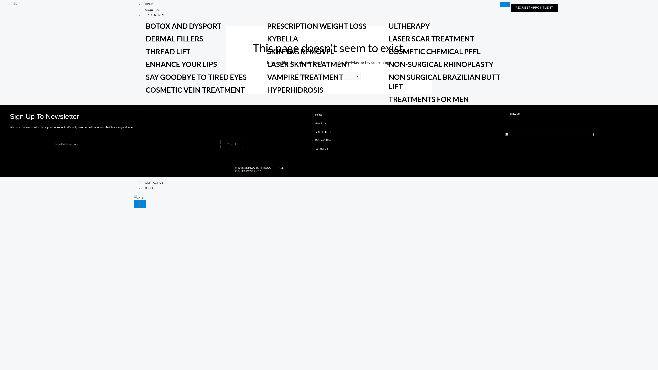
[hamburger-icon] (505, 4)
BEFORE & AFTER (157, 110)
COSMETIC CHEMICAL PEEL (435, 51)
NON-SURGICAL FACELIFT (189, 133)
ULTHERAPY (409, 26)
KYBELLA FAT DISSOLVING (433, 133)
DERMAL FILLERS (174, 38)
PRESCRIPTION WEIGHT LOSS (317, 26)
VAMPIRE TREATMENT (305, 77)
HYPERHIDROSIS (295, 90)
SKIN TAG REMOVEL (300, 51)
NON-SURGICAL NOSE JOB (311, 159)
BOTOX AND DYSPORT (184, 26)
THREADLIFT (167, 159)
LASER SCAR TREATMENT (431, 38)
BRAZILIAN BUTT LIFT (304, 172)
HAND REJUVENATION (305, 133)
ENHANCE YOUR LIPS (181, 64)
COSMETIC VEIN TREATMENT (195, 90)
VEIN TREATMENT (297, 146)
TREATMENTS (154, 15)
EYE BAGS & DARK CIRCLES (191, 146)
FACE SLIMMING (294, 120)
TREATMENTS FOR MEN (429, 99)
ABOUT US (152, 9)
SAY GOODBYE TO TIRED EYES (196, 77)
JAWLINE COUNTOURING (189, 172)
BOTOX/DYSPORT (418, 120)
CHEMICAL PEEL (416, 146)
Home (149, 4)
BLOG (149, 188)
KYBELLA (282, 38)
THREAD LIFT (168, 51)
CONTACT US (154, 182)
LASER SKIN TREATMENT (309, 64)
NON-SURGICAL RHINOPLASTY (441, 64)
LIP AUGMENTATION (181, 120)
